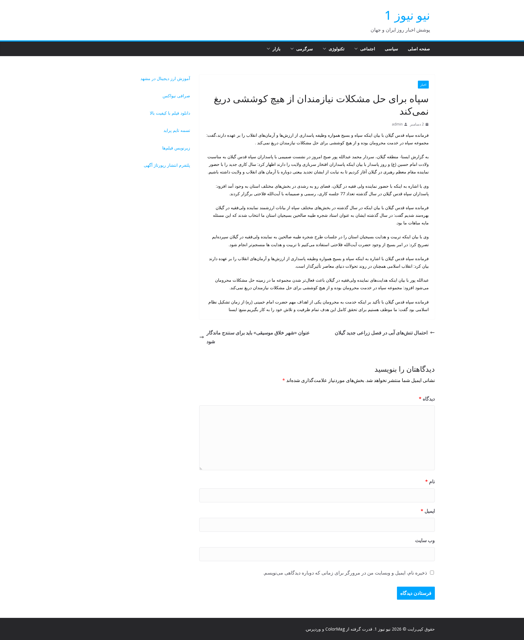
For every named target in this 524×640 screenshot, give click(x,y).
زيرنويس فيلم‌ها (176, 148)
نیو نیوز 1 (407, 15)
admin (397, 124)
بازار (276, 49)
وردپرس (313, 629)
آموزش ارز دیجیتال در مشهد (165, 78)
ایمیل (428, 511)
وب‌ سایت (425, 540)
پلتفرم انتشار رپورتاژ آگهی (167, 165)
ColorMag (335, 629)
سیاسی (391, 49)
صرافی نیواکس (176, 96)
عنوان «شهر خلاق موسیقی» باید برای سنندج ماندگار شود (258, 337)
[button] (357, 49)
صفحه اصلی (419, 49)
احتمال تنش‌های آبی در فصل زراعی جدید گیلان (381, 332)
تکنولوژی (336, 49)
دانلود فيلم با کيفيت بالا (170, 113)
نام (430, 481)
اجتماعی (367, 49)
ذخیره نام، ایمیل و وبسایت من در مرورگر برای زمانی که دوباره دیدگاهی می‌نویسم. (345, 572)
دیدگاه (427, 398)
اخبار (423, 84)
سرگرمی (304, 49)
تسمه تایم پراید (176, 130)
